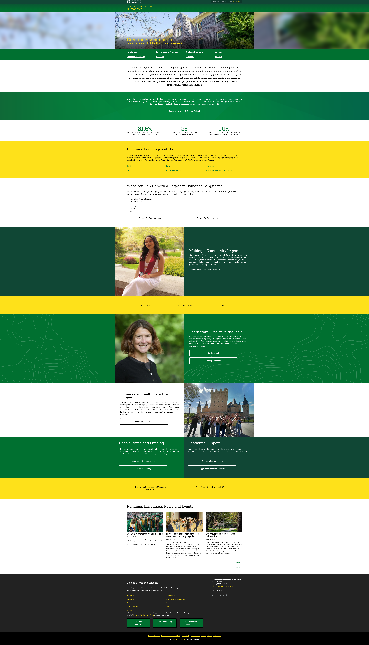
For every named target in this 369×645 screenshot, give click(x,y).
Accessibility (185, 636)
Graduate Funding (143, 469)
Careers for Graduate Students (210, 218)
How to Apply (132, 52)
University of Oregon (178, 639)
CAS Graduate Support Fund (191, 623)
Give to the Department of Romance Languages (150, 488)
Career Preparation (133, 607)
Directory (190, 56)
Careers (203, 636)
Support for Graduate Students (212, 469)
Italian (168, 166)
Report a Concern (154, 636)
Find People (217, 636)
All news (238, 562)
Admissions (130, 595)
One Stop (216, 2)
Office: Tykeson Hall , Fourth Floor (222, 586)
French (129, 170)
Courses (218, 52)
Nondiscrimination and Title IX (170, 636)
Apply (222, 2)
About (168, 607)
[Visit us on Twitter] (216, 596)
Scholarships (170, 595)
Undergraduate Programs (167, 52)
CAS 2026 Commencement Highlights (145, 533)
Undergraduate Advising (212, 461)
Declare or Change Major (184, 305)
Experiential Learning (136, 56)
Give (230, 2)
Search (235, 2)
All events (237, 567)
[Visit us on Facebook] (213, 596)
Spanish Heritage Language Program (219, 170)
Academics (130, 599)
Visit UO (223, 305)
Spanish (130, 166)
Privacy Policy (195, 636)
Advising (129, 611)
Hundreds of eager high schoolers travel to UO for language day (182, 535)
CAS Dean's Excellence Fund (139, 623)
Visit (226, 2)
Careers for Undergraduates (151, 218)
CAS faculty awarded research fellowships (220, 535)
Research (160, 56)
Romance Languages (149, 39)
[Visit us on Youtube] (219, 596)
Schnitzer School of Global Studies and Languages (154, 43)
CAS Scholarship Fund (165, 623)
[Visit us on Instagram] (223, 596)
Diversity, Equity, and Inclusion (176, 599)
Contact (218, 56)
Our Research (213, 353)
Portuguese (210, 166)
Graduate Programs (194, 52)
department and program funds (143, 615)
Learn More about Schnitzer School (184, 111)
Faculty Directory (213, 360)
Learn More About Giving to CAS (210, 487)
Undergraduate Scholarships (143, 461)
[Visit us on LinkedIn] (226, 596)
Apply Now (145, 305)
